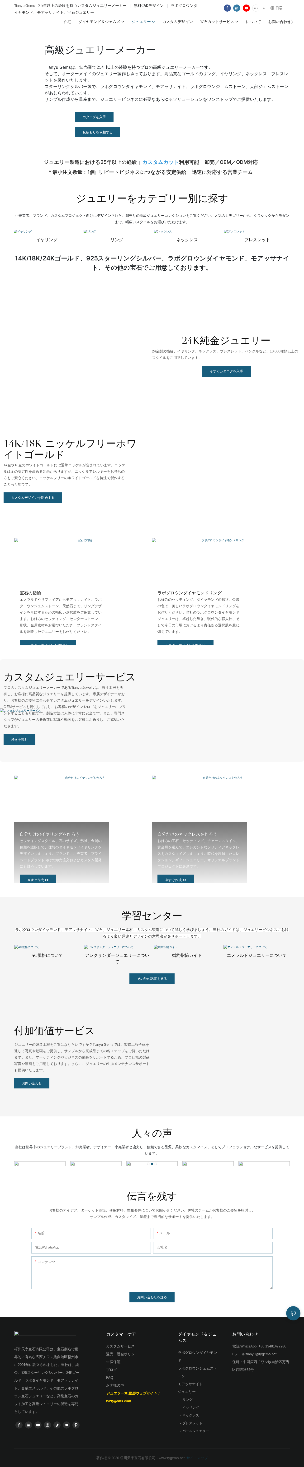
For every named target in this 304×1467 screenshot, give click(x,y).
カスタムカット (160, 162)
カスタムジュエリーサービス (70, 677)
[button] (292, 21)
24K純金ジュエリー (226, 340)
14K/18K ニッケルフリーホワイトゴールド (70, 449)
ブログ (111, 1370)
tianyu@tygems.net (261, 1354)
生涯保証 (113, 1362)
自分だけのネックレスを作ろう (187, 834)
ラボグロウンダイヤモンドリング (189, 593)
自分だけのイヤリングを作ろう (50, 834)
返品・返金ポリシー (122, 1354)
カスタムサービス (120, 1346)
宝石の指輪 (30, 593)
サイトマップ (197, 1458)
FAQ (109, 1377)
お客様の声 (115, 1385)
